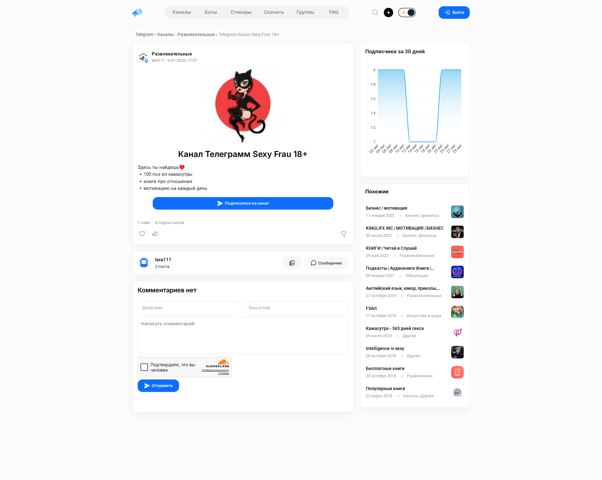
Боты (211, 12)
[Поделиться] (155, 233)
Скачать (274, 12)
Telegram (144, 34)
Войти (458, 12)
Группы (305, 12)
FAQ (334, 12)
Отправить (162, 385)
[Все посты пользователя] (292, 263)
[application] (414, 112)
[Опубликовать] (388, 12)
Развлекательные (196, 34)
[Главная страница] (137, 12)
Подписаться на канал (247, 203)
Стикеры (240, 12)
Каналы (181, 12)
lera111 (163, 260)
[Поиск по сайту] (375, 12)
